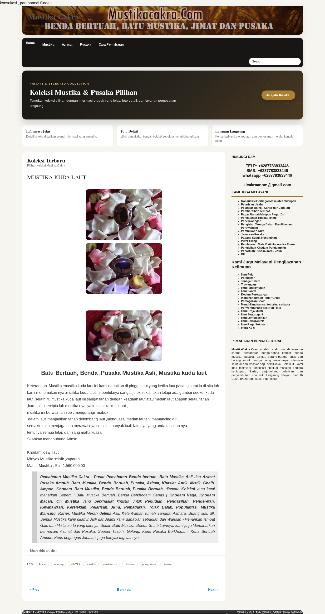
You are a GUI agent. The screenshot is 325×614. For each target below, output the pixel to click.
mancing (59, 564)
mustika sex (110, 564)
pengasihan (149, 564)
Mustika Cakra (53, 16)
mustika (91, 564)
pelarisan (130, 564)
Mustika (48, 44)
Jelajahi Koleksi (278, 95)
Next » (213, 589)
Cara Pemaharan (111, 44)
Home (30, 43)
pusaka (167, 564)
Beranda (124, 589)
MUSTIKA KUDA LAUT (56, 177)
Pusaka (85, 44)
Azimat (67, 44)
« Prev (34, 589)
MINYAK (75, 564)
